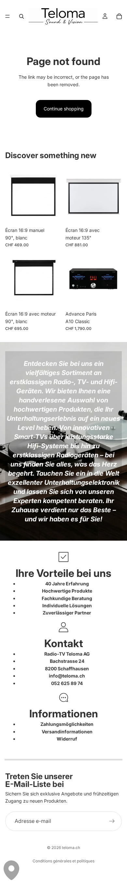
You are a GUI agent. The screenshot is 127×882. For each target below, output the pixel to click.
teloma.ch (71, 847)
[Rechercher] (21, 16)
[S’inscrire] (112, 821)
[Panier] (119, 16)
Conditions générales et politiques (63, 860)
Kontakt (63, 643)
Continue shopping (64, 108)
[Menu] (7, 16)
